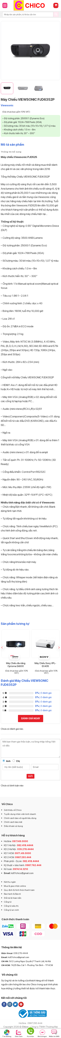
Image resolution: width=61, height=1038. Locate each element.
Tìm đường (6, 1036)
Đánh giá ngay (30, 718)
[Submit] (56, 14)
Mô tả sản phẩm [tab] (12, 144)
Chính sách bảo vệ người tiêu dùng (20, 818)
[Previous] (6, 50)
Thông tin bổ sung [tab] (11, 151)
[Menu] (4, 5)
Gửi (30, 776)
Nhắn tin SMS (54, 1036)
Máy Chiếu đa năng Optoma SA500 (15, 665)
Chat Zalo (19, 1036)
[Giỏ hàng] (55, 5)
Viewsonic (7, 105)
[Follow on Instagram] (9, 1004)
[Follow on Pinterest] (21, 1004)
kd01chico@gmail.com (22, 873)
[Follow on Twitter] (15, 1004)
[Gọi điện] (30, 1031)
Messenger (42, 1036)
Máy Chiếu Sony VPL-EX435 (45, 665)
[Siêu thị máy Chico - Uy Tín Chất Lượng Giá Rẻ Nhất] (30, 5)
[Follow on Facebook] (4, 1004)
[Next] (55, 50)
